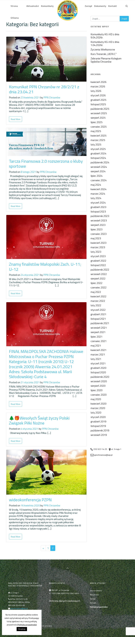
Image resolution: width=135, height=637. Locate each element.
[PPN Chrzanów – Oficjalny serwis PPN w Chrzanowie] (67, 6)
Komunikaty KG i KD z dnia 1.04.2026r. (105, 43)
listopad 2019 (98, 426)
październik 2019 (100, 430)
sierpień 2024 (98, 171)
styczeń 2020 (98, 417)
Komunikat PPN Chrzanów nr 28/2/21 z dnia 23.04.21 (44, 89)
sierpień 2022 (98, 278)
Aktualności (94, 594)
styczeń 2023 (98, 256)
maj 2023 (96, 238)
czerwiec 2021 (99, 341)
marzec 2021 (98, 354)
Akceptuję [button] (21, 629)
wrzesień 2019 (99, 435)
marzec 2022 (98, 301)
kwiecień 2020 (98, 404)
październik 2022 (100, 270)
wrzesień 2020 (99, 381)
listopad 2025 (98, 104)
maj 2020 (96, 399)
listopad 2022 (98, 265)
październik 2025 (100, 109)
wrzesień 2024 (99, 167)
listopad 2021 (98, 319)
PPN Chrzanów (52, 97)
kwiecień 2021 (98, 350)
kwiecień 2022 (98, 296)
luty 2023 (96, 252)
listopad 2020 (98, 372)
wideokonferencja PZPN (30, 500)
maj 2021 (96, 345)
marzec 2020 (98, 408)
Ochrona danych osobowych (64, 601)
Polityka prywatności (27, 624)
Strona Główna (96, 590)
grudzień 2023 (98, 207)
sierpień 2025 (98, 118)
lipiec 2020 (96, 390)
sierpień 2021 (98, 332)
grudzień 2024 (98, 153)
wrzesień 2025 (99, 113)
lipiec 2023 (96, 229)
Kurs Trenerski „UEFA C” (104, 54)
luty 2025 (96, 144)
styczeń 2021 (98, 363)
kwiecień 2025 (98, 135)
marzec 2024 (98, 194)
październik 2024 (100, 162)
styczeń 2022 (98, 310)
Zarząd (92, 598)
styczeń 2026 (98, 95)
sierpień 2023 (98, 225)
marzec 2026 (98, 86)
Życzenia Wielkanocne (103, 49)
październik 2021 (100, 323)
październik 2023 (100, 216)
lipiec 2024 (96, 176)
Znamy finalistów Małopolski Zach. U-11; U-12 (45, 266)
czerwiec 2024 (99, 180)
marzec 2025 (98, 140)
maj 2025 (96, 131)
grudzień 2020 (98, 368)
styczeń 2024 (98, 203)
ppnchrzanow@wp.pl (19, 608)
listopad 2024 (98, 158)
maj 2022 (96, 292)
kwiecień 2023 (98, 243)
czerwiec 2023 (99, 234)
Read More (15, 119)
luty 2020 (96, 412)
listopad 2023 (98, 211)
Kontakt (93, 602)
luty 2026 (96, 91)
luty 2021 (96, 359)
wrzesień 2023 (99, 220)
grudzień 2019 (98, 421)
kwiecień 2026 (98, 82)
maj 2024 (96, 185)
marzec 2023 (98, 247)
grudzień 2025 (98, 100)
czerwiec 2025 (99, 127)
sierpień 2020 (98, 386)
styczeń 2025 (98, 149)
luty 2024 (96, 198)
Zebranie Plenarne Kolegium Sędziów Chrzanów (106, 60)
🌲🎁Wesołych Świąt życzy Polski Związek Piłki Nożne (39, 420)
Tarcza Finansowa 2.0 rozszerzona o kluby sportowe (46, 163)
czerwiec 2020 (99, 395)
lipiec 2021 (96, 337)
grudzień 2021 (98, 314)
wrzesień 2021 (99, 328)
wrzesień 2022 (99, 274)
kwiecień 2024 (98, 189)
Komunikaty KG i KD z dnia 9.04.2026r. (105, 35)
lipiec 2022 (96, 283)
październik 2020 (100, 377)
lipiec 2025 (96, 122)
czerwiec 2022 (99, 287)
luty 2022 (96, 305)
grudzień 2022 (98, 261)
